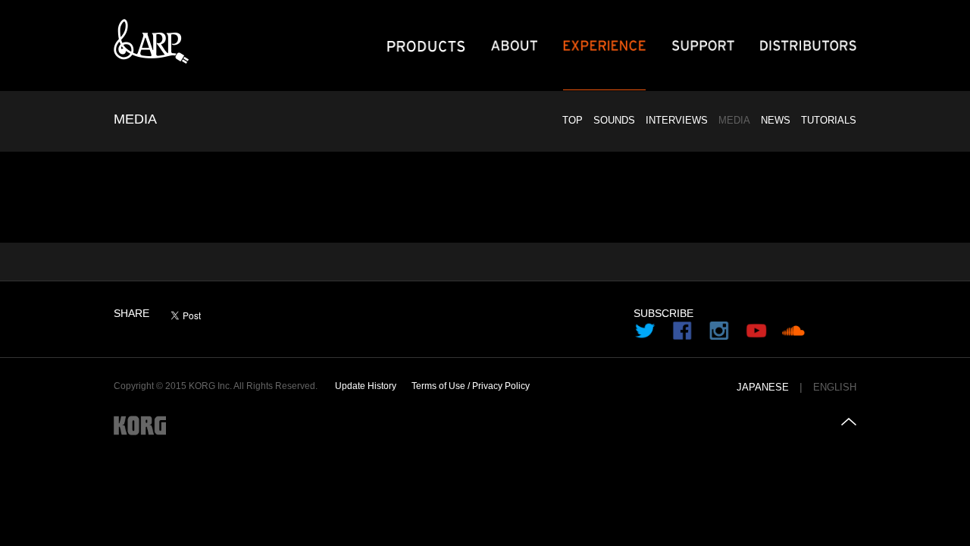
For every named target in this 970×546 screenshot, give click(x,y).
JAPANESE (763, 387)
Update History (365, 386)
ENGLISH (834, 387)
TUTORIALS (828, 120)
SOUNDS (614, 120)
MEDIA (734, 120)
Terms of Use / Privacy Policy (470, 386)
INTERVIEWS (677, 120)
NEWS (775, 120)
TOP (572, 120)
